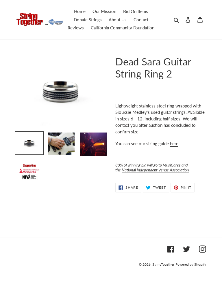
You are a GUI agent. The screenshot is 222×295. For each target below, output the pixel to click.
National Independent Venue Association (155, 169)
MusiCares (172, 164)
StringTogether (163, 264)
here (174, 143)
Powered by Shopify (190, 264)
